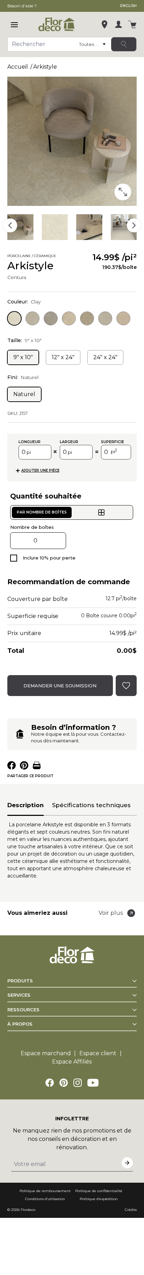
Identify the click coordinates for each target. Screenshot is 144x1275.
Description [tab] (25, 805)
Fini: (22, 377)
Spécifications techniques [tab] (91, 805)
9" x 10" (23, 357)
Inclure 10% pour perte (49, 558)
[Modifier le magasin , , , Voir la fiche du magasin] (104, 24)
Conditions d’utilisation (45, 1199)
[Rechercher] (123, 44)
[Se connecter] (118, 24)
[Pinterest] (63, 1083)
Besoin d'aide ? (22, 5)
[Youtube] (93, 1082)
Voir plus (111, 913)
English (128, 5)
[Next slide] (134, 225)
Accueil (17, 66)
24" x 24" (105, 357)
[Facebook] (49, 1083)
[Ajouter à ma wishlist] (66, 256)
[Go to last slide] (10, 225)
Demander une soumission (59, 685)
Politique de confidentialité (98, 1191)
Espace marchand (46, 1053)
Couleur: (24, 302)
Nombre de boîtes (32, 527)
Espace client (97, 1053)
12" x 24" (63, 357)
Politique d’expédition (99, 1199)
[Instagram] (77, 1083)
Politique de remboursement (45, 1191)
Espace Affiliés (72, 1061)
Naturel (24, 394)
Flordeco (28, 1209)
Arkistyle (45, 66)
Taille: (24, 340)
